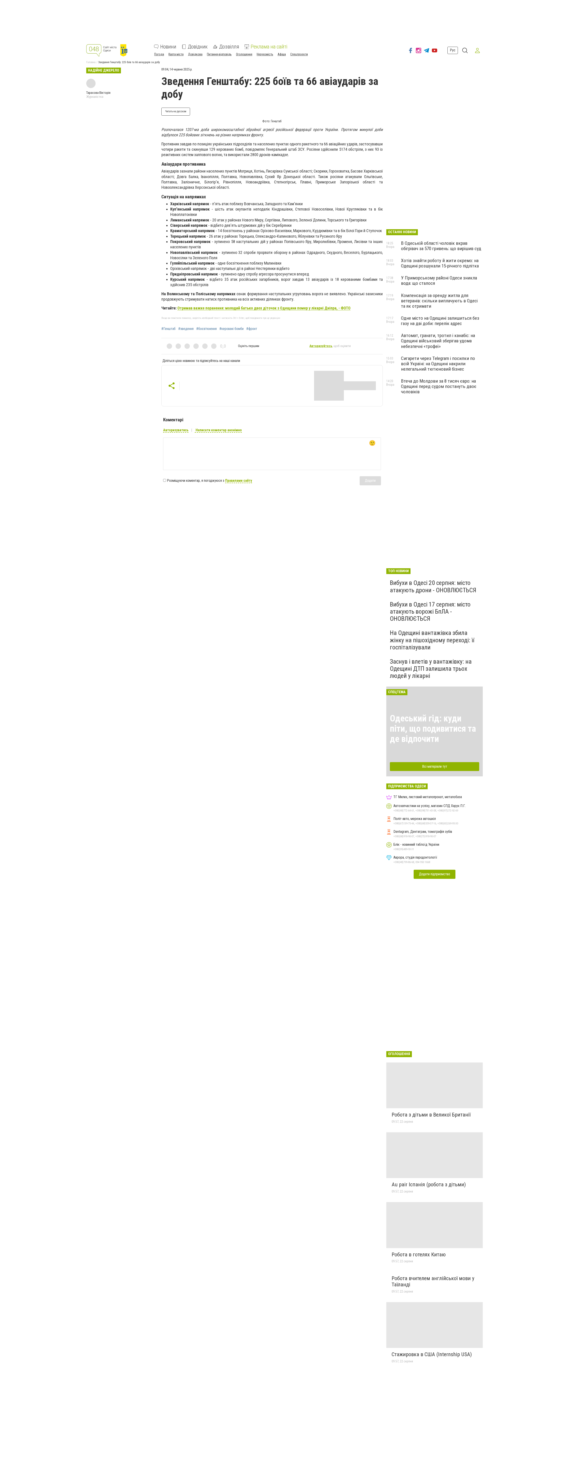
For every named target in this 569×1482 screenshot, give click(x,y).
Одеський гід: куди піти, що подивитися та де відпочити (433, 728)
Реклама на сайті (269, 46)
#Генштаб (168, 329)
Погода (159, 54)
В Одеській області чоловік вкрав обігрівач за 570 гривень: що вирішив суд (441, 246)
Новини (168, 46)
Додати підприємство (434, 874)
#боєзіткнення (206, 329)
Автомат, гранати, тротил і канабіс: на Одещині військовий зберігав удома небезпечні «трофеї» (438, 341)
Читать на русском (175, 111)
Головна (91, 62)
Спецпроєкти (299, 54)
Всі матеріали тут (434, 766)
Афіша (282, 54)
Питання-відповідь (219, 54)
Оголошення (244, 54)
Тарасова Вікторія (98, 93)
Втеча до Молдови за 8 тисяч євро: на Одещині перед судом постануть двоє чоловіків (438, 386)
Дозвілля (229, 46)
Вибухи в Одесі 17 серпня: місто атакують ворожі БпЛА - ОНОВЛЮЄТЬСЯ (430, 611)
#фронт (251, 329)
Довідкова (195, 54)
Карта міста (176, 54)
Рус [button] (452, 50)
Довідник (198, 46)
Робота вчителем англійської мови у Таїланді (433, 1281)
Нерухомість (265, 54)
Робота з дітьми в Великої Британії (431, 1115)
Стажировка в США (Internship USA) (432, 1354)
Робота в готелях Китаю (419, 1254)
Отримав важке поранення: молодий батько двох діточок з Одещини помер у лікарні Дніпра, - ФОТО (264, 308)
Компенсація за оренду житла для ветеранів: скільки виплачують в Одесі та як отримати (439, 301)
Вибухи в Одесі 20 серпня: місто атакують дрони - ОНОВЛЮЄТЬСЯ (433, 586)
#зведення (186, 329)
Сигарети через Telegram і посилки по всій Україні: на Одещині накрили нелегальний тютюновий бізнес (438, 364)
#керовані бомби (231, 329)
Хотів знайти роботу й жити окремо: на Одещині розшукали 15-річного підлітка (440, 263)
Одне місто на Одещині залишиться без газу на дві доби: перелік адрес (440, 320)
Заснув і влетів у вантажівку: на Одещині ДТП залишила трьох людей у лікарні (431, 668)
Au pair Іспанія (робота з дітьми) (429, 1184)
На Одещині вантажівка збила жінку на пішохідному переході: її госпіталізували (432, 640)
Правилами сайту (238, 480)
